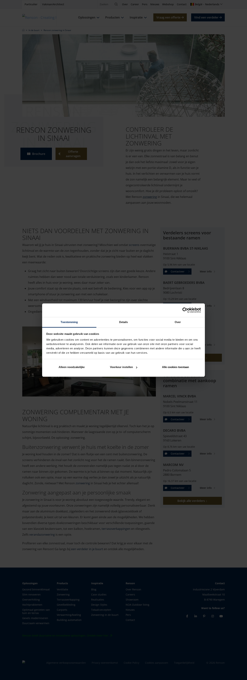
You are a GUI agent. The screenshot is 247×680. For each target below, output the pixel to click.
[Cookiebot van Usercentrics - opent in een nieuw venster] (185, 310)
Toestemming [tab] (69, 322)
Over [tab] (178, 322)
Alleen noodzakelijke (72, 367)
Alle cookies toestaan (175, 367)
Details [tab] (123, 322)
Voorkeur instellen (121, 367)
